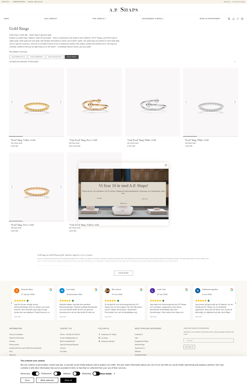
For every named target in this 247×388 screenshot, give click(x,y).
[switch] (57, 373)
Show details (106, 373)
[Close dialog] (166, 165)
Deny (27, 380)
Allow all (68, 380)
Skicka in (123, 203)
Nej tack (145, 199)
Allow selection (47, 380)
